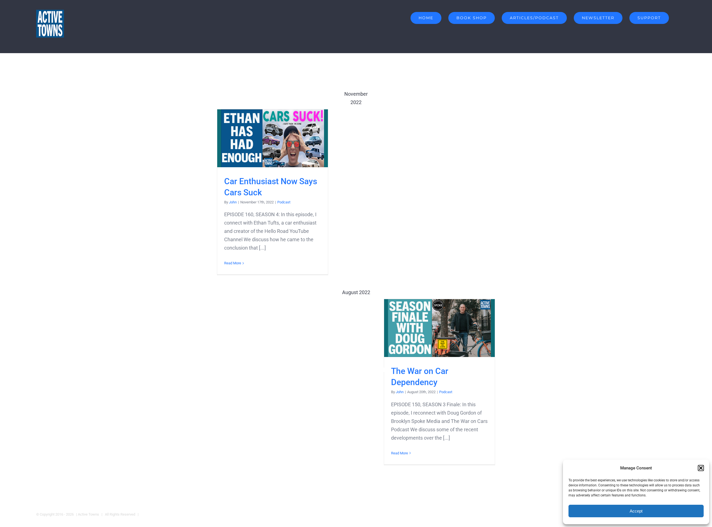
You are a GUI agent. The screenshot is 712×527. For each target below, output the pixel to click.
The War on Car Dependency (440, 328)
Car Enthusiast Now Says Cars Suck (273, 138)
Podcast (283, 202)
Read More (232, 263)
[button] (701, 468)
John (233, 202)
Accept (636, 511)
